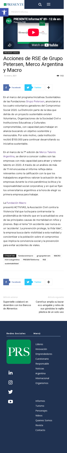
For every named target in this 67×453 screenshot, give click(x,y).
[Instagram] (10, 383)
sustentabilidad (12, 263)
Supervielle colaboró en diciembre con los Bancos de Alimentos (17, 305)
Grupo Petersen (35, 101)
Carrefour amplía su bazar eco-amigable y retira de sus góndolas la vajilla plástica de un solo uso (50, 306)
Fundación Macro (16, 202)
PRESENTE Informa (19, 12)
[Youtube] (10, 402)
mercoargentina (12, 259)
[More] (48, 87)
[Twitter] (10, 392)
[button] (4, 12)
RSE (44, 259)
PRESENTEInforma (31, 259)
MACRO (57, 255)
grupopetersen (43, 255)
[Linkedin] (10, 373)
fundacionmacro (25, 255)
